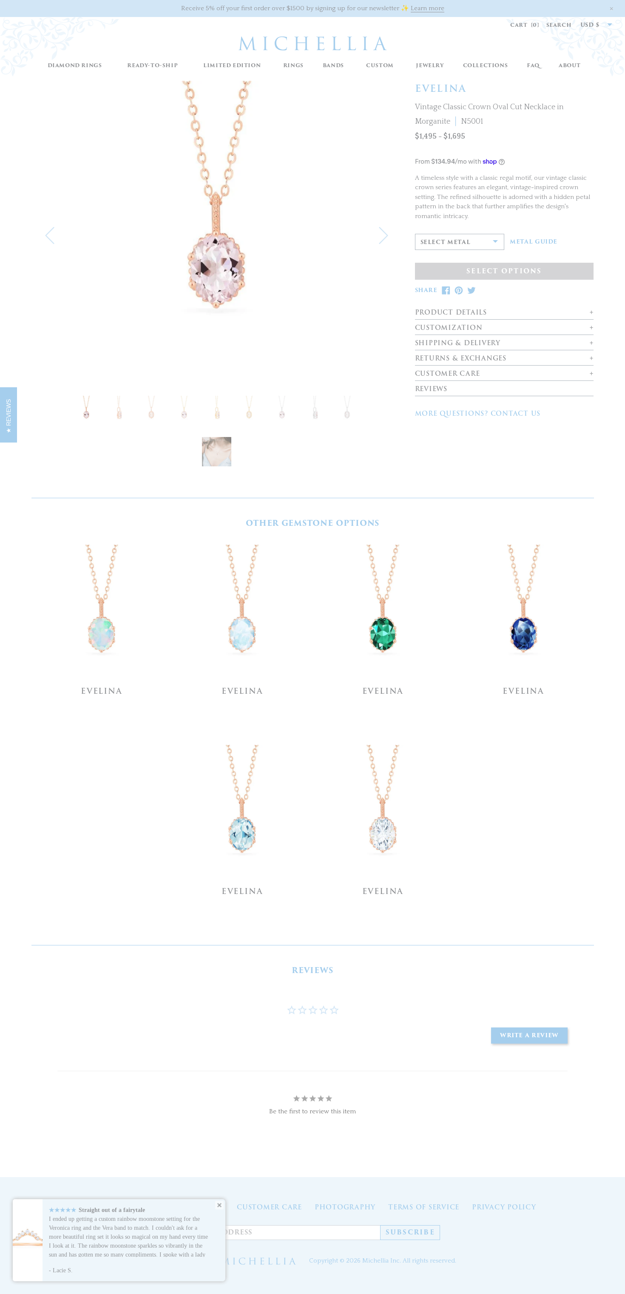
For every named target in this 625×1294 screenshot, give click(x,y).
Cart (525, 25)
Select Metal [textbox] (445, 242)
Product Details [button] (451, 313)
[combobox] (591, 25)
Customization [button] (449, 328)
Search (559, 25)
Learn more (427, 8)
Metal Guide (533, 242)
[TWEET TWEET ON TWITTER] (471, 290)
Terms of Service (423, 1207)
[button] (293, 66)
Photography (345, 1207)
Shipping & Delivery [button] (457, 343)
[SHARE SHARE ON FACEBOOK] (446, 290)
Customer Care (269, 1207)
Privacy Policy (504, 1207)
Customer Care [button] (447, 374)
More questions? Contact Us (478, 414)
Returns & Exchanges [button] (460, 358)
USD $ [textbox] (590, 24)
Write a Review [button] (529, 1035)
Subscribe (410, 1232)
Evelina (101, 691)
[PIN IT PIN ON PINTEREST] (459, 290)
